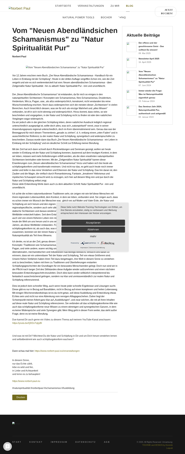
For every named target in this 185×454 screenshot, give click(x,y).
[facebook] (158, 431)
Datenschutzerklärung (97, 247)
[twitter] (162, 431)
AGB (107, 442)
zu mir (115, 6)
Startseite (63, 6)
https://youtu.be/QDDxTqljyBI (27, 323)
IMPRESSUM (59, 442)
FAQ (123, 17)
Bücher (106, 17)
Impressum (84, 247)
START (16, 442)
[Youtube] (167, 431)
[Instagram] (171, 431)
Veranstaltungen (91, 6)
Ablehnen (93, 229)
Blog (129, 6)
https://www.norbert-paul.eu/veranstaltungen (57, 351)
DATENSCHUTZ (85, 442)
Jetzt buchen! (167, 12)
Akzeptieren (93, 222)
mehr (93, 236)
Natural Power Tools (78, 17)
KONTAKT (36, 442)
